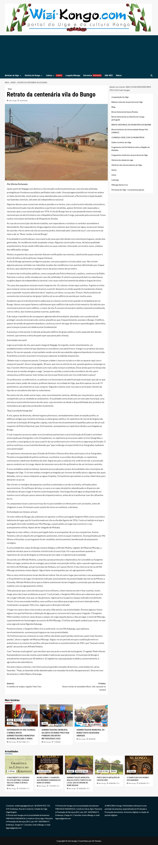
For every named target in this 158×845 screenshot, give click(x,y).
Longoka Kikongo (73, 75)
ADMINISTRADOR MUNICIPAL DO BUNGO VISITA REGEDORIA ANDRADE (90, 733)
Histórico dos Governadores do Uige (126, 165)
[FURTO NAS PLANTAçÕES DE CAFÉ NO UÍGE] (109, 765)
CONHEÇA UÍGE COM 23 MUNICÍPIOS (127, 137)
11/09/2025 (57, 742)
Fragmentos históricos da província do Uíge (129, 155)
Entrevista (92, 75)
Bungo (10, 89)
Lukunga (115, 180)
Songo (10, 723)
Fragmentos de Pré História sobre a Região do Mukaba (130, 148)
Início (113, 175)
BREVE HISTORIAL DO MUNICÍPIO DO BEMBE (131, 125)
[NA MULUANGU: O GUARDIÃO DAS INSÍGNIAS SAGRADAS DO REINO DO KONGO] (49, 765)
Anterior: (24, 685)
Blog (113, 107)
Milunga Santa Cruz (119, 185)
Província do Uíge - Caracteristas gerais (127, 190)
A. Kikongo (11, 771)
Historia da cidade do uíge (122, 160)
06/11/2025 (22, 742)
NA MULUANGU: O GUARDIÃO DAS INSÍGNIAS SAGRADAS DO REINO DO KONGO (49, 780)
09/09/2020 (24, 100)
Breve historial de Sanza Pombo (124, 112)
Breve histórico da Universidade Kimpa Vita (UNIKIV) (129, 131)
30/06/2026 (82, 788)
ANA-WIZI (109, 75)
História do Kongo (32, 75)
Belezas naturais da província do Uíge (127, 102)
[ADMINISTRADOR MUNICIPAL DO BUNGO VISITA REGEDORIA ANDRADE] (91, 715)
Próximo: (84, 686)
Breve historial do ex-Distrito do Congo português (127, 118)
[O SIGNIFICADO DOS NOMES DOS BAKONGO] (139, 765)
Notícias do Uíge (12, 75)
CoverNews (83, 841)
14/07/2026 (22, 788)
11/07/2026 (52, 786)
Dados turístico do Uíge (121, 142)
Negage (70, 771)
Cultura (54, 75)
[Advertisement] (79, 54)
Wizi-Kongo (13, 100)
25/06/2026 (142, 783)
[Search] (151, 75)
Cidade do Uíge (103, 771)
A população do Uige (120, 97)
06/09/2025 (92, 739)
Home (114, 170)
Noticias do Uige (28, 720)
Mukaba (17, 720)
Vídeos (119, 75)
